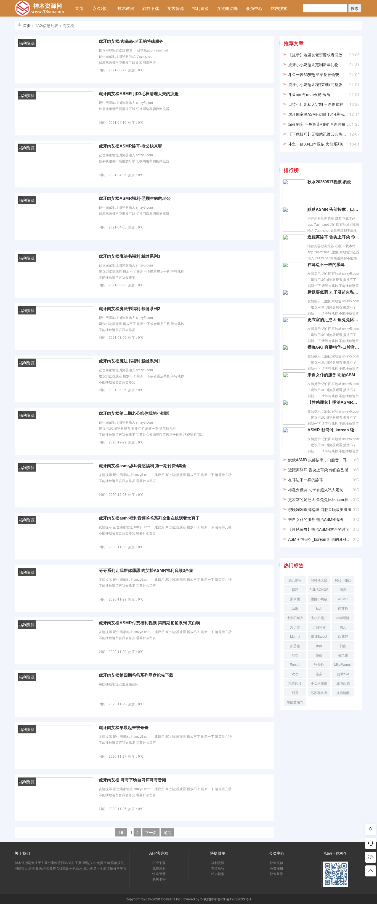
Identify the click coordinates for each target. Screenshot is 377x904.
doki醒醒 (342, 617)
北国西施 (343, 683)
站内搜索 (279, 8)
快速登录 (159, 873)
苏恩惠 (295, 645)
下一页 (151, 832)
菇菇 (295, 589)
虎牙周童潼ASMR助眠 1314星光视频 (320, 114)
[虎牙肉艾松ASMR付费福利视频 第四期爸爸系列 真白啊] (55, 640)
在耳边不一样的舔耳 (326, 264)
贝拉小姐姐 (343, 580)
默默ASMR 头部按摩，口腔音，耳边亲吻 (333, 209)
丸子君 (295, 627)
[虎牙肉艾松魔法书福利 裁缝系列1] (55, 378)
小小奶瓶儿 (319, 617)
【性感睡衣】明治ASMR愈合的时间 (333, 402)
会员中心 (254, 8)
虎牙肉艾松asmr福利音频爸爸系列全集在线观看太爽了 (149, 518)
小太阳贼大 (295, 617)
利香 (295, 692)
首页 (79, 8)
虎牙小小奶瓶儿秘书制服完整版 (315, 84)
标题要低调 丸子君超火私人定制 (333, 292)
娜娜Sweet (319, 636)
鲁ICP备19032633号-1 (234, 899)
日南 (343, 645)
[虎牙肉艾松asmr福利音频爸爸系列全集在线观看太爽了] (55, 536)
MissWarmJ (343, 664)
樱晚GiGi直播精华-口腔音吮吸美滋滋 (333, 347)
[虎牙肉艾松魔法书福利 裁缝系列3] (55, 274)
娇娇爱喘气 (295, 701)
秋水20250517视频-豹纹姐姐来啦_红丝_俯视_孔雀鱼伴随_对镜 (333, 181)
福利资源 (200, 8)
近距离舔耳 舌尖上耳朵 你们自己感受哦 (333, 237)
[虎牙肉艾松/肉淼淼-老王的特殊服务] (55, 59)
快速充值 (276, 862)
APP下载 (159, 862)
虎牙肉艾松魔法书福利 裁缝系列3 (129, 256)
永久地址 (101, 8)
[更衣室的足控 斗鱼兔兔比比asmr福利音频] (294, 329)
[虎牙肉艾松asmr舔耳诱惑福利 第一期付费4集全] (55, 483)
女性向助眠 (227, 8)
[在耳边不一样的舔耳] (294, 274)
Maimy (295, 636)
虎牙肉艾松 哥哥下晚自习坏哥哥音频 (132, 779)
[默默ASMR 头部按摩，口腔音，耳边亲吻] (294, 219)
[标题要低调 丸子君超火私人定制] (294, 301)
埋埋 (295, 655)
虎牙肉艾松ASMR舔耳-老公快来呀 (130, 146)
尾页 (167, 832)
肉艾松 (343, 608)
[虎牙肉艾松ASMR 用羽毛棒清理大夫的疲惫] (55, 111)
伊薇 (319, 645)
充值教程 (217, 868)
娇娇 (319, 655)
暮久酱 (343, 655)
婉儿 (343, 627)
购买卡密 (159, 879)
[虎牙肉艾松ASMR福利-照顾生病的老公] (55, 216)
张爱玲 (319, 664)
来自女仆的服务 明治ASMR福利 (333, 374)
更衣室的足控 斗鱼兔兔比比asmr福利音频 (333, 319)
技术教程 (126, 8)
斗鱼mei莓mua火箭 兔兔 (309, 94)
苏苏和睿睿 (319, 692)
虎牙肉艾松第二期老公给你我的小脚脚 (134, 413)
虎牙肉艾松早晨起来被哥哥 (123, 727)
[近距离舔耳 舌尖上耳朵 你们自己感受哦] (294, 246)
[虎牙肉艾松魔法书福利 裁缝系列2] (55, 326)
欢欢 (295, 673)
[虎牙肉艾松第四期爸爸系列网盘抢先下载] (55, 693)
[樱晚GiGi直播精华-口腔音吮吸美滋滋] (294, 356)
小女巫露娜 (319, 683)
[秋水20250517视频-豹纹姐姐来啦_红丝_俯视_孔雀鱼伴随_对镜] (294, 191)
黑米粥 (295, 598)
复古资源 (175, 8)
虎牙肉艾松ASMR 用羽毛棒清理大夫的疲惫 (139, 93)
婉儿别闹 (295, 580)
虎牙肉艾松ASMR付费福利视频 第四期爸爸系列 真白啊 (149, 622)
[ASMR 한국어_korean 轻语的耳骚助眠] (294, 439)
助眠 (295, 608)
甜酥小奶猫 (319, 598)
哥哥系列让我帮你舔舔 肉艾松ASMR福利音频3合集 (146, 570)
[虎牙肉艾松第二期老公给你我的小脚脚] (55, 431)
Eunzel (295, 664)
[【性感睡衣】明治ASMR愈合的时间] (294, 412)
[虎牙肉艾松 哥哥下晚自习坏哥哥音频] (55, 797)
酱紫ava (343, 673)
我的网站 (210, 899)
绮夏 (343, 589)
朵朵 (319, 673)
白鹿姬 (343, 636)
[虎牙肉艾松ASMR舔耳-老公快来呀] (55, 163)
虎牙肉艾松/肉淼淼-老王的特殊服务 (131, 41)
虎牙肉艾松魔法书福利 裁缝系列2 (129, 308)
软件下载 (150, 8)
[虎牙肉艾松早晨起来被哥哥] (55, 745)
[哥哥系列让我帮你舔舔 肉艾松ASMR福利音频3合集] (55, 588)
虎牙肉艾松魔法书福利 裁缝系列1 (129, 361)
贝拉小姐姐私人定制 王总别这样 (315, 104)
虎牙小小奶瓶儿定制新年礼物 (313, 64)
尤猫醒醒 (343, 692)
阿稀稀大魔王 (319, 581)
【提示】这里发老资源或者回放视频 (319, 54)
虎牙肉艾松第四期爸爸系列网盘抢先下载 (136, 675)
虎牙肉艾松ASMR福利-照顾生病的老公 (135, 198)
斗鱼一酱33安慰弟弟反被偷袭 (313, 74)
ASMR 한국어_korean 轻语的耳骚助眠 (333, 429)
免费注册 (159, 868)
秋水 (319, 608)
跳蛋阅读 (295, 683)
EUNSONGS (318, 589)
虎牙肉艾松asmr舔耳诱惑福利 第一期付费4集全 (142, 465)
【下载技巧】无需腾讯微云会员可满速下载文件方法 (332, 134)
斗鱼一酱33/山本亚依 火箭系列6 (315, 144)
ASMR (343, 598)
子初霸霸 (319, 627)
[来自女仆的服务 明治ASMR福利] (294, 384)
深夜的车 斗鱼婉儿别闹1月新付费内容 (320, 124)
